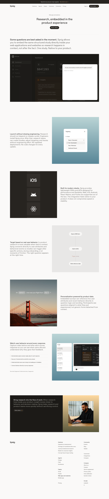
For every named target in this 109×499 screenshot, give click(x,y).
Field (59, 462)
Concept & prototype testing (65, 453)
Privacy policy (87, 471)
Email (59, 471)
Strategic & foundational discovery (67, 446)
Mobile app (61, 478)
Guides (85, 448)
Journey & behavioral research (66, 448)
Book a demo (54, 27)
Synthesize (61, 464)
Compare (86, 458)
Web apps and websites (64, 475)
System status (87, 475)
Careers (86, 467)
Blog (85, 446)
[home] (12, 6)
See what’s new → (64, 2)
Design (60, 460)
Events (85, 444)
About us (86, 465)
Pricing (64, 6)
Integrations (87, 456)
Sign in (86, 6)
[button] (34, 6)
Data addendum (88, 473)
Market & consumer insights (65, 450)
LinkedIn (86, 483)
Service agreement (89, 469)
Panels (60, 473)
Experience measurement (64, 444)
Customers (51, 6)
